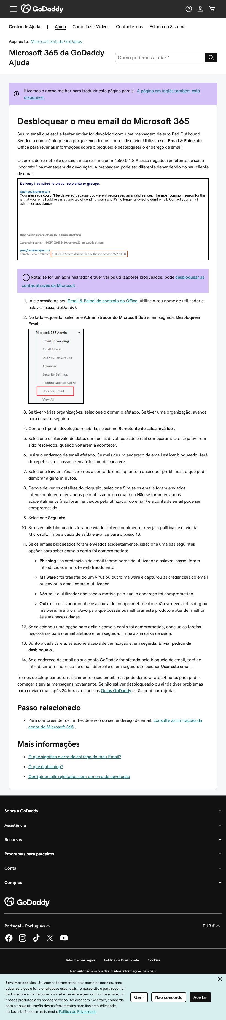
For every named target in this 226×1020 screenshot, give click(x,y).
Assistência (15, 825)
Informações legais (80, 960)
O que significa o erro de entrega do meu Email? (74, 756)
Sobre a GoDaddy (21, 811)
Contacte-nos (129, 26)
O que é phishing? (45, 766)
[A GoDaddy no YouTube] (64, 941)
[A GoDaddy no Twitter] (50, 941)
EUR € (209, 926)
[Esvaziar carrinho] (212, 9)
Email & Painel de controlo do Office (102, 300)
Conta (10, 868)
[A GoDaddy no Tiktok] (36, 941)
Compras (13, 882)
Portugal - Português (24, 926)
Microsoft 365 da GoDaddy (56, 41)
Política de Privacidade (121, 960)
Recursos (13, 839)
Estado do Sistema (167, 26)
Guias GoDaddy (116, 690)
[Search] (211, 57)
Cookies (154, 960)
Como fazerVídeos (90, 26)
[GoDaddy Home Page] (27, 902)
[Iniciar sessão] (200, 9)
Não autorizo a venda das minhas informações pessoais (113, 971)
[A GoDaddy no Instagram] (22, 941)
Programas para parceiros (29, 854)
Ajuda (60, 26)
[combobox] (160, 57)
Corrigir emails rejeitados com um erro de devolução (79, 776)
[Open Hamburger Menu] (11, 9)
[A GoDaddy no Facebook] (8, 941)
